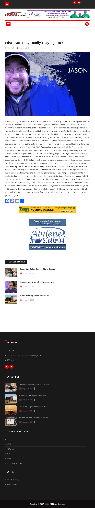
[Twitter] (79, 2)
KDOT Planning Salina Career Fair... (33, 395)
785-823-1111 (12, 360)
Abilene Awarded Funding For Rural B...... (35, 418)
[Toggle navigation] (7, 4)
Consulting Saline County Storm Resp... (37, 269)
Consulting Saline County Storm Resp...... (35, 384)
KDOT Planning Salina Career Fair (34, 296)
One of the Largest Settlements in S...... (34, 407)
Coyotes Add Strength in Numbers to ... (37, 282)
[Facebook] (74, 2)
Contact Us (9, 350)
